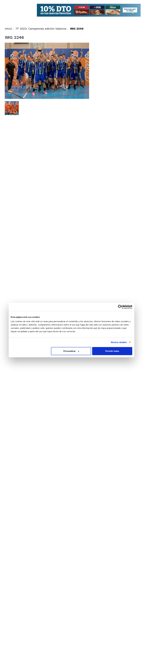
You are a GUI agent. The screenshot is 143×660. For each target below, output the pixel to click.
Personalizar (69, 351)
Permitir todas (112, 351)
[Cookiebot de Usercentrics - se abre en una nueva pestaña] (120, 307)
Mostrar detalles (119, 342)
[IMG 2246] (47, 98)
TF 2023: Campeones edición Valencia (41, 28)
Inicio (8, 28)
